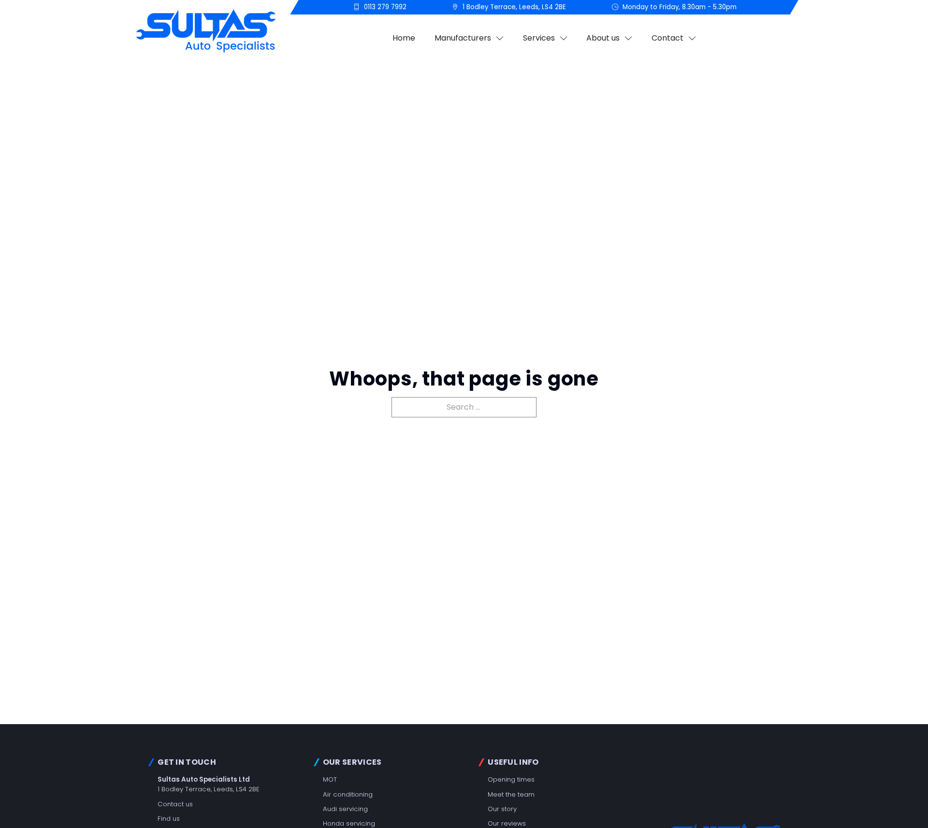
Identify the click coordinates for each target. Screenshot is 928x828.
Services (539, 37)
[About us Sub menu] (628, 38)
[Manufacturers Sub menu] (500, 38)
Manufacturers (463, 37)
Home (403, 37)
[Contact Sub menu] (692, 38)
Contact (667, 37)
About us (603, 37)
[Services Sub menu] (563, 38)
